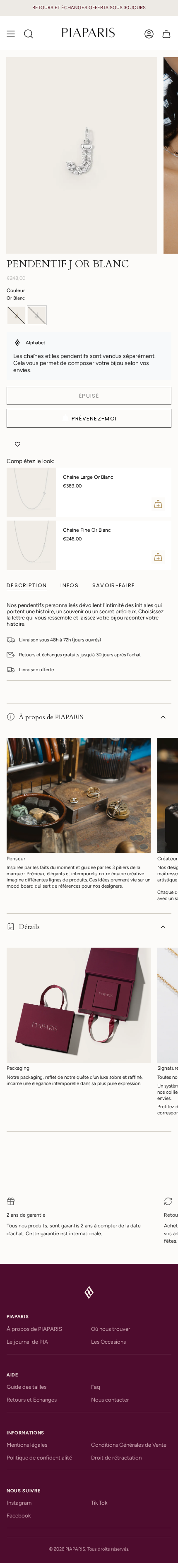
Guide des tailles (26, 1386)
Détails (29, 927)
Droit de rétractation (116, 1457)
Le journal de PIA (27, 1341)
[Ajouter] (158, 504)
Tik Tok (99, 1502)
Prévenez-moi (94, 419)
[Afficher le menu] (10, 34)
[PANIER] (166, 34)
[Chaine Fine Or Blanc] (31, 545)
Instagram (19, 1502)
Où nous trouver (110, 1328)
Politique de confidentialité (39, 1457)
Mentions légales (27, 1444)
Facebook (19, 1515)
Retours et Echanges (32, 1399)
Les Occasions (108, 1341)
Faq (95, 1386)
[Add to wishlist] (18, 444)
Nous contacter (110, 1399)
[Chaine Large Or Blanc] (31, 492)
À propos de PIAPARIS (51, 717)
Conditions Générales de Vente (128, 1444)
